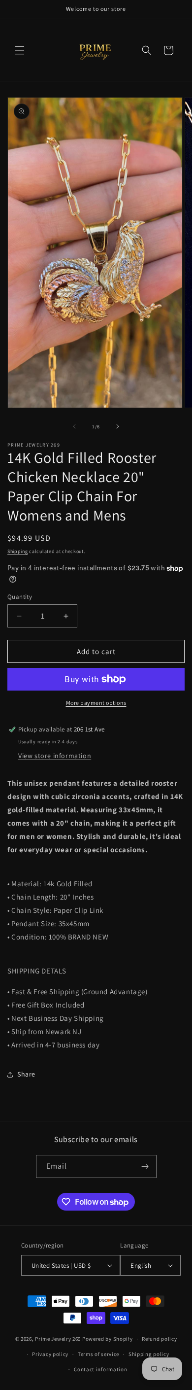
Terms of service (98, 1354)
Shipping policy (148, 1354)
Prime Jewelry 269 (58, 1338)
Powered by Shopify (107, 1338)
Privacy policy (50, 1354)
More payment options (96, 702)
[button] (20, 50)
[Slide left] (74, 426)
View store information (54, 755)
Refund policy (159, 1338)
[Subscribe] (145, 1166)
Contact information (100, 1369)
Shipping (17, 551)
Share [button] (26, 1074)
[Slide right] (117, 426)
